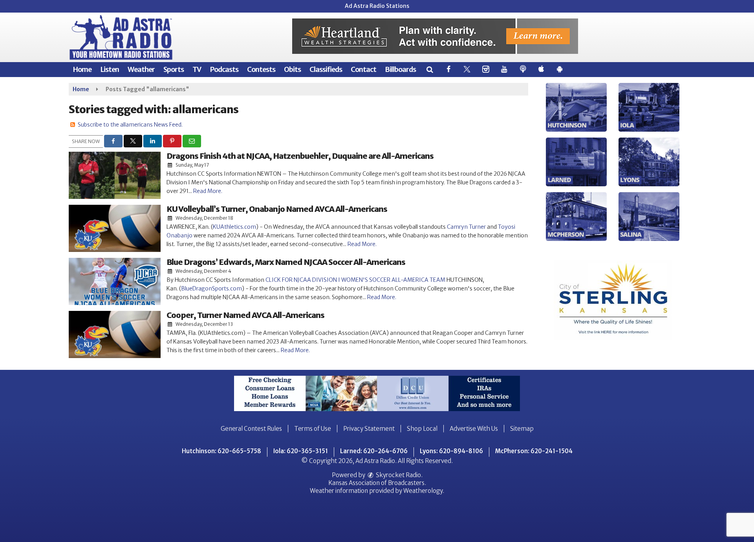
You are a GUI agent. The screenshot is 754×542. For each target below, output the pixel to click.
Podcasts (224, 69)
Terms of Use (312, 428)
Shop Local (422, 428)
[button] (429, 69)
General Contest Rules (251, 428)
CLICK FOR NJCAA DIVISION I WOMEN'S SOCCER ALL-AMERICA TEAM (355, 279)
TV (196, 69)
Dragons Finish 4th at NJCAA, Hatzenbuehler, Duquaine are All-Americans (300, 156)
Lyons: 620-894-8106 (451, 451)
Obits (292, 69)
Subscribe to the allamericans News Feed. (130, 124)
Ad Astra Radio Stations (377, 5)
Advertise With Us (474, 428)
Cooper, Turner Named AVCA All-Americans (245, 315)
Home (82, 69)
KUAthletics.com (234, 226)
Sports (173, 69)
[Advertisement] (435, 36)
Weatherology (423, 490)
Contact (363, 69)
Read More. (207, 191)
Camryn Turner (466, 226)
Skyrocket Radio (398, 475)
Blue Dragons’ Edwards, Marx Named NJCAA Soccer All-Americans (286, 262)
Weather (141, 69)
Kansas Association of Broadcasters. (377, 483)
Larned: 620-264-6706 (374, 451)
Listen (109, 69)
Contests (261, 69)
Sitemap (522, 428)
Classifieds (325, 69)
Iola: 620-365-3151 (300, 451)
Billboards (400, 69)
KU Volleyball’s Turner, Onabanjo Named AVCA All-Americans (277, 209)
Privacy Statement (369, 428)
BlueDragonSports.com (211, 288)
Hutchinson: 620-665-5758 (221, 451)
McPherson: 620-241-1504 (534, 451)
